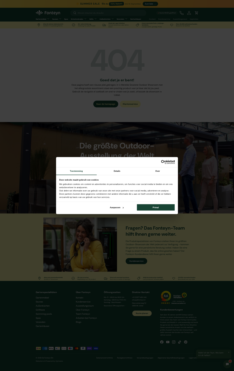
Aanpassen (115, 207)
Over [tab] (157, 171)
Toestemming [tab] (76, 171)
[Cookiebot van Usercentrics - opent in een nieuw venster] (163, 162)
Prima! (156, 207)
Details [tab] (117, 171)
